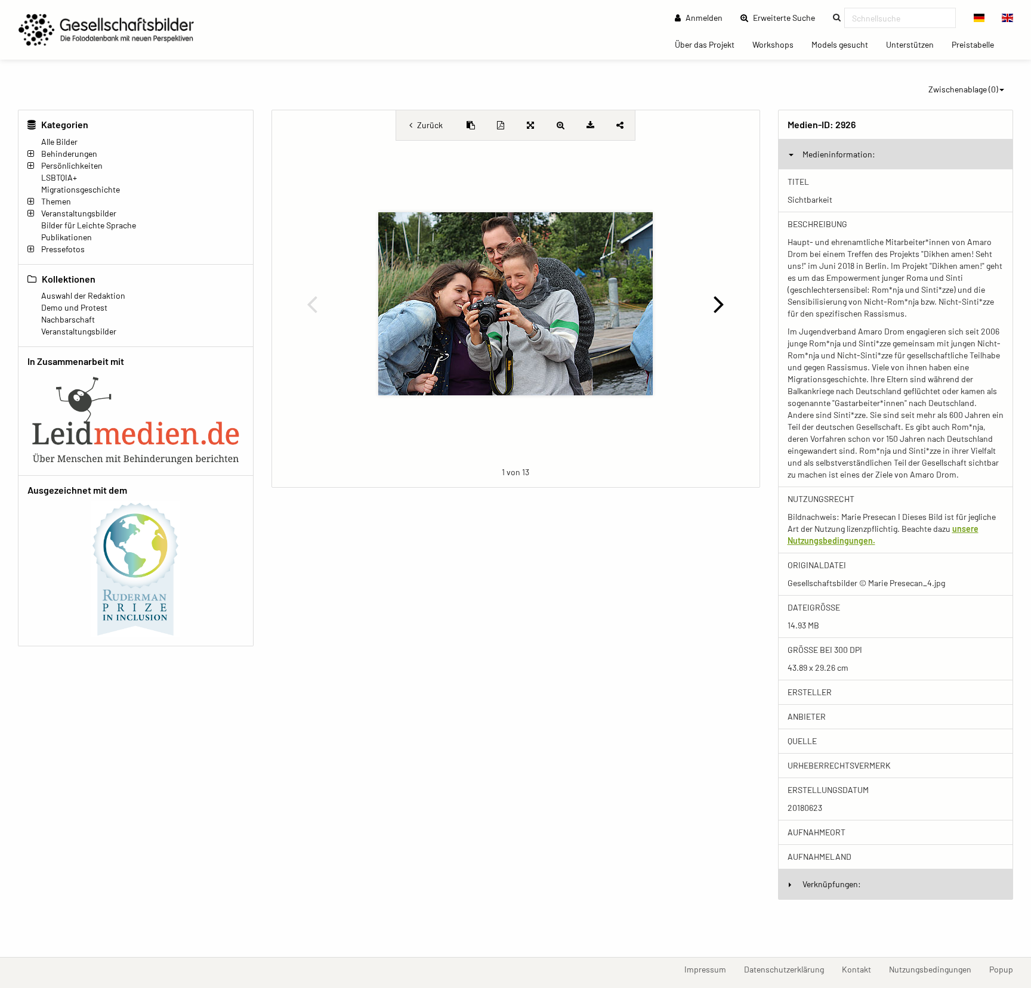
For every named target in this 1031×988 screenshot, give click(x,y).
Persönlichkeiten (72, 165)
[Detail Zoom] (560, 125)
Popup (1005, 969)
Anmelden (703, 18)
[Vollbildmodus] (530, 125)
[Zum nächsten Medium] (719, 303)
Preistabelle (977, 44)
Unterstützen (914, 44)
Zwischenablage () (963, 89)
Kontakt (861, 969)
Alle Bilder (59, 142)
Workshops (777, 44)
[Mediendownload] (590, 125)
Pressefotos (63, 249)
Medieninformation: (838, 154)
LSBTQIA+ (59, 177)
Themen (56, 201)
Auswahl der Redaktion (83, 295)
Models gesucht (844, 44)
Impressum (709, 969)
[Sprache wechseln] (979, 18)
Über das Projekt (709, 44)
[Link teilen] (620, 125)
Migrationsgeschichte (80, 189)
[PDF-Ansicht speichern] (501, 125)
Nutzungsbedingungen (934, 969)
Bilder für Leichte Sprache (88, 225)
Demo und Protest (74, 307)
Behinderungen (69, 153)
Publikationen (66, 237)
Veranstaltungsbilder (78, 213)
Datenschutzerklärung (788, 969)
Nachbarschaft (68, 319)
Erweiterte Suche (787, 17)
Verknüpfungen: (831, 884)
